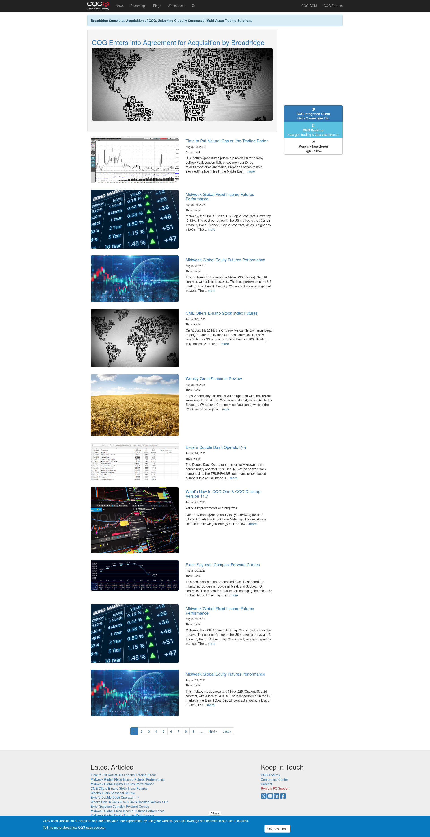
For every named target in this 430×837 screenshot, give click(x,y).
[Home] (99, 6)
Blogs (157, 5)
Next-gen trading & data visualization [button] (313, 132)
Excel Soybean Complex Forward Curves (223, 564)
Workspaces (176, 5)
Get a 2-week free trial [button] (313, 115)
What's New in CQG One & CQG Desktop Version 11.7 (223, 493)
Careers (266, 784)
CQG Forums (333, 5)
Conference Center (274, 779)
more (251, 171)
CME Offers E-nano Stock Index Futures (222, 313)
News (120, 5)
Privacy (215, 813)
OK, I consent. (277, 828)
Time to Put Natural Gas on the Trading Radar (227, 140)
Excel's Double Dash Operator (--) (216, 447)
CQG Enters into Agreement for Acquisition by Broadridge (178, 42)
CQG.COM (309, 5)
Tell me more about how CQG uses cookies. (74, 827)
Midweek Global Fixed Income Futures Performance (220, 196)
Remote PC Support (275, 788)
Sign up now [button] (313, 148)
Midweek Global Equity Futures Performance (225, 259)
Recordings (138, 5)
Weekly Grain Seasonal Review (214, 378)
